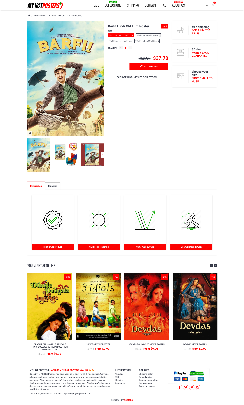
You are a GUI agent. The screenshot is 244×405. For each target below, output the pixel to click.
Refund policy (145, 377)
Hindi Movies (40, 16)
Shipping (133, 5)
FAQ (164, 5)
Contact (150, 5)
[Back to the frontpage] (29, 16)
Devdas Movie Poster (195, 344)
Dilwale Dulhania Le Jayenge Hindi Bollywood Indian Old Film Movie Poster (50, 347)
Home (95, 5)
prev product (59, 16)
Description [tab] (36, 186)
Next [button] (102, 155)
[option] (38, 155)
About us (119, 374)
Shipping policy (146, 374)
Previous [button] (211, 265)
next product (76, 16)
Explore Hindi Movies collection (137, 77)
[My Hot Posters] (45, 5)
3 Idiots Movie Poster (98, 344)
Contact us (120, 383)
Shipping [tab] (52, 186)
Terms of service (147, 386)
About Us (178, 4)
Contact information (148, 380)
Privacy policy (145, 383)
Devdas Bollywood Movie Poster (146, 344)
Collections (113, 4)
